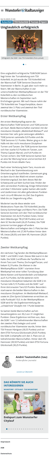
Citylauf (19, 389)
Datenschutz (6, 453)
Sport (44, 22)
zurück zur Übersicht (25, 372)
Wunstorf (9, 389)
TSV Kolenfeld (21, 22)
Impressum (5, 442)
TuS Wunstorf (31, 389)
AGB (2, 448)
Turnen (35, 22)
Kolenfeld (7, 22)
